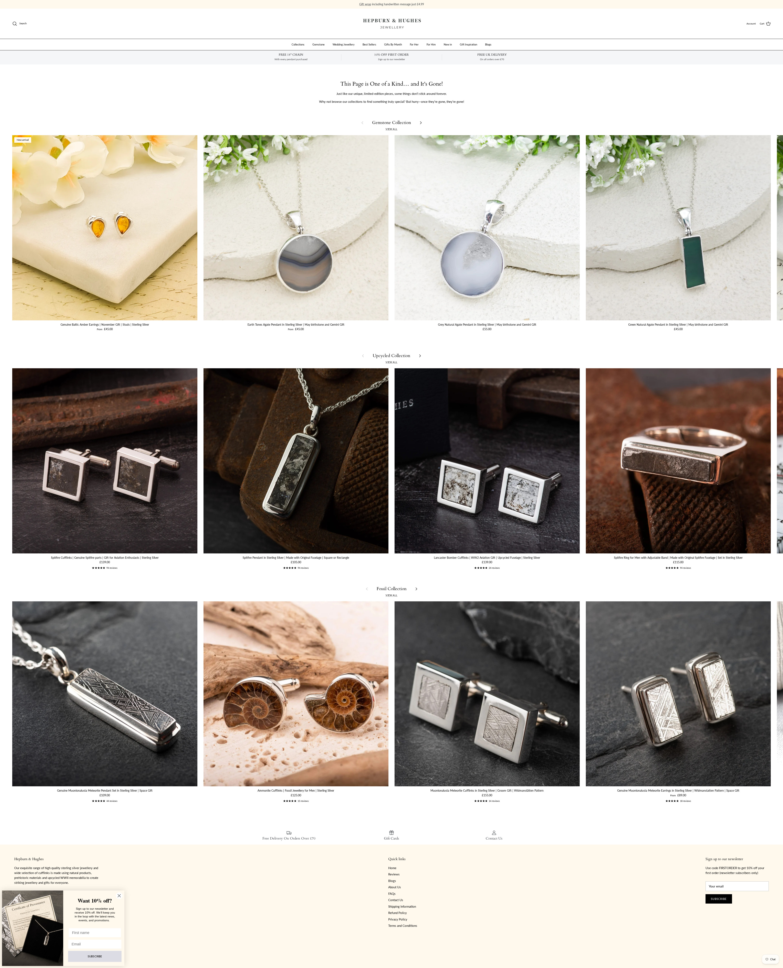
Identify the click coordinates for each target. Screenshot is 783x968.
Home (392, 868)
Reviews (394, 874)
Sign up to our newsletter (408, 6)
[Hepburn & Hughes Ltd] (391, 24)
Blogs (488, 44)
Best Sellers (369, 44)
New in (448, 44)
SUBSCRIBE (95, 956)
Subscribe (719, 899)
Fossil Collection (392, 589)
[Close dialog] (119, 895)
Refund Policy (397, 913)
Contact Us (395, 900)
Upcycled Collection (391, 356)
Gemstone (318, 44)
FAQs (392, 893)
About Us (394, 887)
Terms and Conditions (402, 925)
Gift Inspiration (468, 44)
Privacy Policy (397, 919)
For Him (431, 44)
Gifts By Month (393, 44)
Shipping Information (402, 906)
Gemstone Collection (391, 123)
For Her (414, 44)
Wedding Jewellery (344, 44)
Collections (298, 44)
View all (391, 129)
